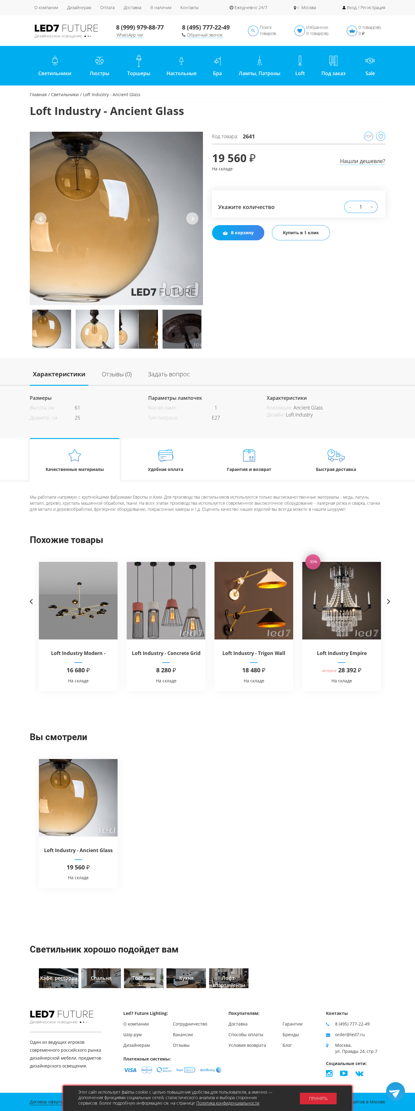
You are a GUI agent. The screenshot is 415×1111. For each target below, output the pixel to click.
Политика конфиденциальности (227, 1103)
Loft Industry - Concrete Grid (166, 653)
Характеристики (59, 374)
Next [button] (192, 223)
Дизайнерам (79, 7)
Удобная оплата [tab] (165, 469)
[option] (116, 218)
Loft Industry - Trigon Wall (253, 653)
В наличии (160, 7)
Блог (287, 1045)
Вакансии (183, 1034)
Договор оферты (47, 1102)
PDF (368, 136)
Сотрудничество (190, 1024)
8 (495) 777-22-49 (206, 27)
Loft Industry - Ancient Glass (78, 850)
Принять (318, 1098)
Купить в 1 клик (301, 232)
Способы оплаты (245, 1034)
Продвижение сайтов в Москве (352, 1102)
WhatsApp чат (130, 35)
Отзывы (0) (117, 374)
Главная (38, 94)
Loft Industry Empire (342, 653)
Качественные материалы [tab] (75, 469)
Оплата (107, 7)
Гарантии (293, 1024)
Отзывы (181, 1045)
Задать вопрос (169, 374)
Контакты (189, 7)
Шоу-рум (132, 1034)
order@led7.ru (350, 1034)
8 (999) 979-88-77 (140, 27)
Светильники (65, 94)
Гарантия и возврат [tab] (249, 469)
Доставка (132, 7)
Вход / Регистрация (366, 7)
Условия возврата (247, 1045)
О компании (46, 7)
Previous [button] (40, 223)
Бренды (291, 1034)
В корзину (242, 232)
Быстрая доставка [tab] (336, 469)
